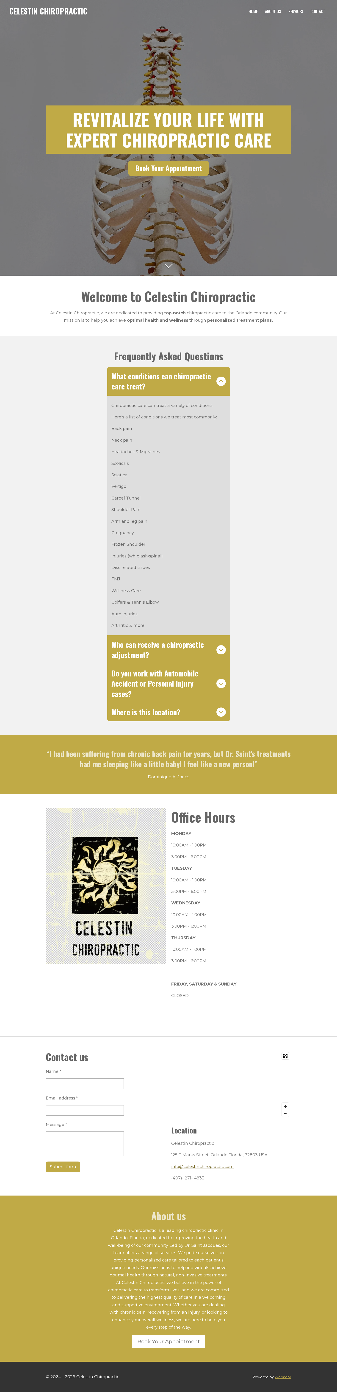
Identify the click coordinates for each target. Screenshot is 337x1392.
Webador (283, 1377)
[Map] (231, 1084)
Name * (53, 1071)
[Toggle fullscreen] (285, 1055)
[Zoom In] (285, 1106)
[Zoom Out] (285, 1113)
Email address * (62, 1098)
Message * (56, 1124)
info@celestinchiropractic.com (202, 1166)
